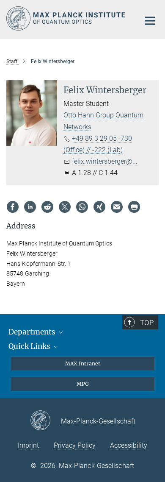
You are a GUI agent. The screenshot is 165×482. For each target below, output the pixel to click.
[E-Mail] (116, 207)
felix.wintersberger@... (105, 161)
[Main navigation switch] (149, 20)
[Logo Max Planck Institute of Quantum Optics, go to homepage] (66, 18)
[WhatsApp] (82, 207)
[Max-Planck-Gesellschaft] (45, 421)
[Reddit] (47, 207)
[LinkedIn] (30, 207)
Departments (32, 332)
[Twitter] (64, 207)
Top (147, 322)
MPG (83, 384)
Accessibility (128, 445)
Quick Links (30, 346)
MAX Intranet (82, 363)
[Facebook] (12, 207)
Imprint (28, 445)
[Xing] (99, 207)
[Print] (134, 207)
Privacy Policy (75, 445)
